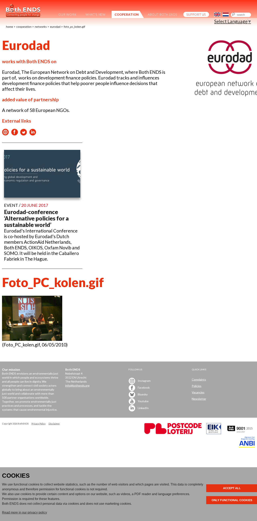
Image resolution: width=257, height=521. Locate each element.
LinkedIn (143, 407)
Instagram (144, 380)
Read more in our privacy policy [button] (24, 512)
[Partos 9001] (240, 433)
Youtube (143, 401)
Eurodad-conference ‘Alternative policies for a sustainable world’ (36, 218)
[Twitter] (23, 134)
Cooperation (24, 26)
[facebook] (14, 134)
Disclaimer (54, 423)
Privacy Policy (39, 423)
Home (9, 26)
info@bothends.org (77, 385)
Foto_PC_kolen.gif (74, 26)
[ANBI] (247, 446)
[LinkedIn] (32, 134)
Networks (41, 26)
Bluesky (142, 394)
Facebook (143, 387)
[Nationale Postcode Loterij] (173, 433)
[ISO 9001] (213, 433)
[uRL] (5, 134)
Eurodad (55, 26)
